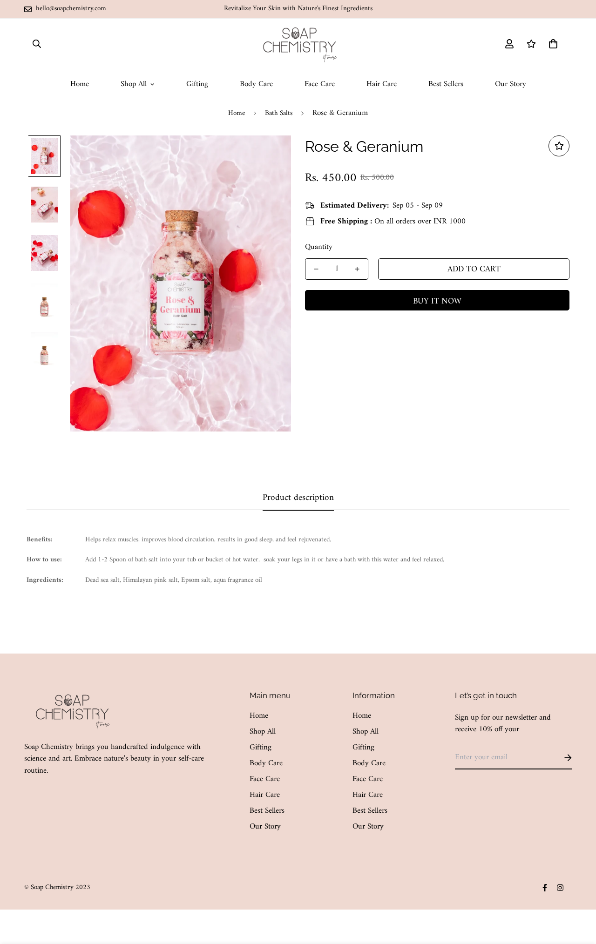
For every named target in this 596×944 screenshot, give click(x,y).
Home (79, 84)
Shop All (134, 84)
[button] (551, 44)
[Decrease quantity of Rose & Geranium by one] (316, 269)
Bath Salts (278, 113)
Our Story (510, 84)
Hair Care (381, 84)
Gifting (197, 84)
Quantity (318, 246)
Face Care (320, 84)
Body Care (256, 84)
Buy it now (437, 301)
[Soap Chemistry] (298, 44)
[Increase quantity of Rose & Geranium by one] (357, 269)
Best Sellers (445, 84)
